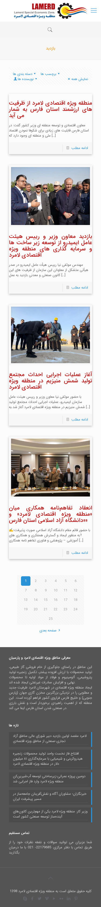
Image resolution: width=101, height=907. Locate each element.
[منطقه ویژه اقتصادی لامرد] (50, 11)
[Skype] (25, 899)
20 (35, 609)
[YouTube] (54, 899)
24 (75, 609)
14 (35, 600)
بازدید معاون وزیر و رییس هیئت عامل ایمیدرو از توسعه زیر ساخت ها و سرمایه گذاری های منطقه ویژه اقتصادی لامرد (50, 246)
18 (75, 600)
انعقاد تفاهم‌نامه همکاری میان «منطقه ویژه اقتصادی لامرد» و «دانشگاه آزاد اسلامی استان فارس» (50, 514)
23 (65, 609)
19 (25, 609)
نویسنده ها (26, 79)
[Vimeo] (47, 899)
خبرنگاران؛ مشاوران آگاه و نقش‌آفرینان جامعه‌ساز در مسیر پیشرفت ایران (49, 796)
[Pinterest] (76, 899)
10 (55, 590)
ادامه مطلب (79, 148)
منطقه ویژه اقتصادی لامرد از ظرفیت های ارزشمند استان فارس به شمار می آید (50, 109)
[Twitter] (40, 899)
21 (45, 609)
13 (25, 600)
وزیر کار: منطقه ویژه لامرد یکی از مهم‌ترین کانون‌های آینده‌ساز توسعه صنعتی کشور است (50, 814)
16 (55, 600)
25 (51, 619)
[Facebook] (32, 899)
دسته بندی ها (22, 74)
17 (65, 600)
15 (45, 600)
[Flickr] (61, 899)
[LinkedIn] (69, 899)
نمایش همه (79, 79)
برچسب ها (48, 74)
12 (75, 590)
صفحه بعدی (48, 630)
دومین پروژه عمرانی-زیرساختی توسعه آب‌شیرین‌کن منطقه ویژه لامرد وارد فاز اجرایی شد (49, 779)
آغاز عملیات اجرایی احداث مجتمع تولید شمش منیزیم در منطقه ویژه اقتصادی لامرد (50, 381)
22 (55, 609)
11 (65, 590)
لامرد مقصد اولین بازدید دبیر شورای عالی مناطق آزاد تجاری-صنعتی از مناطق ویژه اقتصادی (49, 738)
